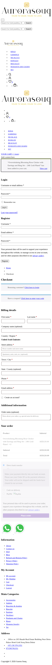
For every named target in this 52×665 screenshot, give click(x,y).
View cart (43, 168)
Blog (8, 555)
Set (12, 70)
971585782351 (12, 648)
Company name (11, 326)
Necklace (15, 58)
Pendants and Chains (20, 67)
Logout (9, 588)
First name (6, 317)
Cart (7, 582)
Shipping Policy (12, 564)
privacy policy (38, 256)
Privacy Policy (11, 561)
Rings (13, 52)
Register (5, 261)
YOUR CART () (10, 154)
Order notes (10, 412)
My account (10, 576)
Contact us (10, 549)
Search (28, 23)
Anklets (9, 603)
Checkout (10, 585)
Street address (7, 345)
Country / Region (9, 336)
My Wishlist (10, 579)
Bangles (14, 61)
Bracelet (15, 64)
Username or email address (12, 185)
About (8, 546)
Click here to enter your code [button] (32, 298)
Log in (4, 207)
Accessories (10, 600)
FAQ (8, 552)
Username (6, 224)
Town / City (6, 360)
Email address (7, 232)
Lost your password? (9, 212)
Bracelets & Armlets (14, 606)
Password (5, 194)
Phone (4, 379)
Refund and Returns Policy (16, 558)
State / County (11, 369)
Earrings (15, 55)
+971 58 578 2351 (15, 645)
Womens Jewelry (12, 624)
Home (8, 268)
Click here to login (32, 287)
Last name (32, 317)
